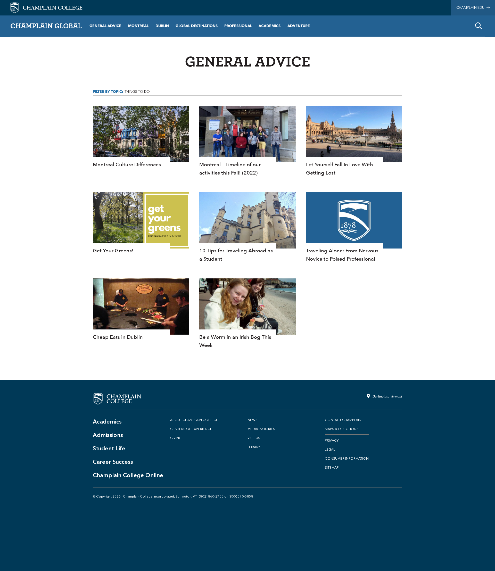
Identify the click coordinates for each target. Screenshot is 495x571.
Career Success (113, 461)
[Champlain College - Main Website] (46, 7)
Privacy (332, 440)
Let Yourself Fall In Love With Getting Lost (354, 141)
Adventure (298, 26)
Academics (269, 26)
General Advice (105, 26)
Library (254, 447)
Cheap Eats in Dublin (141, 309)
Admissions (108, 435)
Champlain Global (46, 25)
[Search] (478, 26)
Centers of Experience (191, 429)
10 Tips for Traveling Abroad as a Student (247, 227)
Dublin (162, 26)
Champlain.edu (471, 7)
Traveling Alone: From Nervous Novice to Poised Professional (354, 227)
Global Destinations (197, 26)
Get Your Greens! (141, 223)
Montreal (138, 26)
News (253, 420)
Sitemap (332, 467)
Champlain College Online (128, 475)
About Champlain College (194, 420)
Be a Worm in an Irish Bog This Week (247, 313)
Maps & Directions (342, 429)
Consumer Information (347, 458)
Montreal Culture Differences (141, 137)
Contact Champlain (343, 420)
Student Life (109, 448)
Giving (176, 438)
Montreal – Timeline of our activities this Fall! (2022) (247, 141)
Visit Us (254, 438)
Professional (238, 26)
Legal (330, 449)
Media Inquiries (261, 429)
